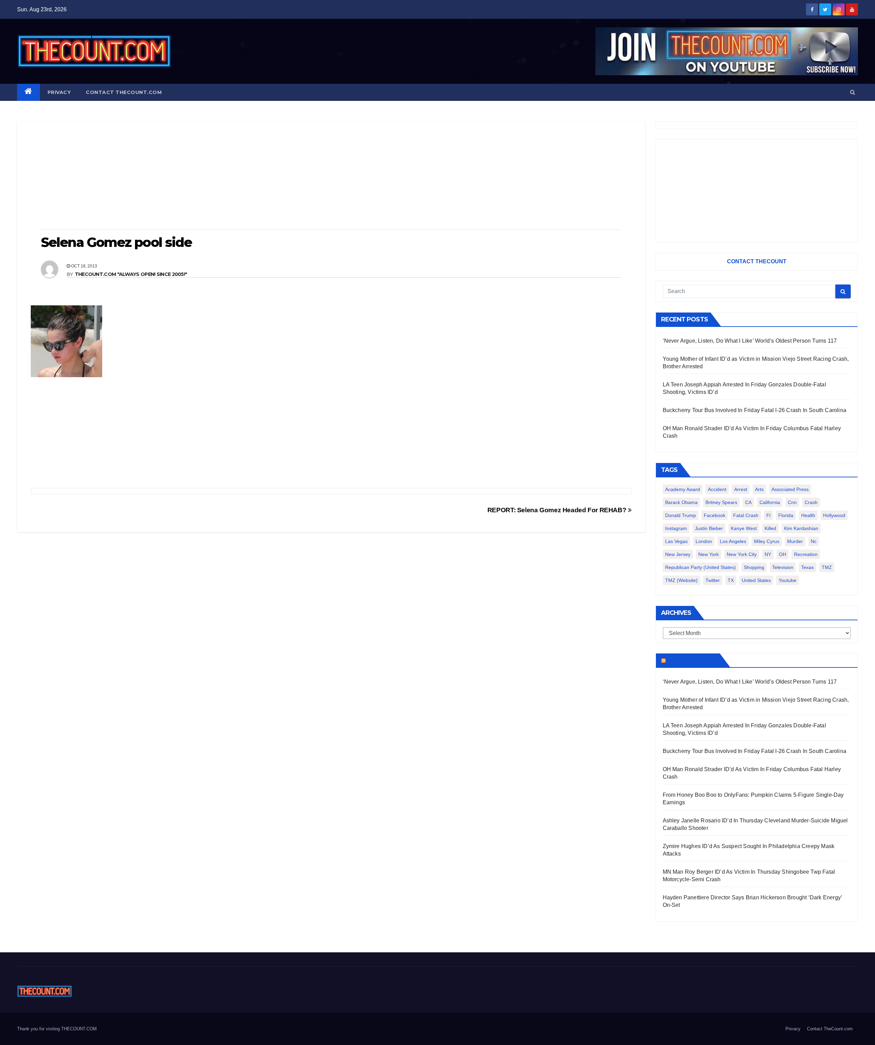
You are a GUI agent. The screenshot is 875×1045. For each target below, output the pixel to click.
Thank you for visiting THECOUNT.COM (57, 1028)
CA (748, 502)
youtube (787, 580)
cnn (792, 502)
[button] (852, 92)
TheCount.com (692, 660)
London (704, 541)
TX (731, 580)
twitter (712, 580)
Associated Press (790, 489)
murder (795, 541)
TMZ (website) (681, 580)
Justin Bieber (709, 528)
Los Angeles (733, 541)
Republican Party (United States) (700, 567)
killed (770, 528)
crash (811, 502)
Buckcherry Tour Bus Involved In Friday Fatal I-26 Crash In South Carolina (755, 410)
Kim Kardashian (801, 528)
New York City (742, 554)
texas (807, 567)
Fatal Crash (745, 515)
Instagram (676, 528)
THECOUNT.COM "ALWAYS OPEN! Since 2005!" (131, 274)
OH (782, 554)
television (782, 567)
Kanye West (744, 528)
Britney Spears (721, 502)
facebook (714, 515)
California (769, 502)
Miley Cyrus (766, 541)
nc (814, 541)
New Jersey (677, 554)
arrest (740, 489)
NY (768, 554)
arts (759, 489)
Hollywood (834, 515)
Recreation (806, 554)
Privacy (59, 92)
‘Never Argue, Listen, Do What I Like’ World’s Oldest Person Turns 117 (750, 341)
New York (708, 554)
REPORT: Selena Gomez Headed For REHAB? (557, 510)
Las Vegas (676, 541)
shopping (754, 567)
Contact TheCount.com (124, 92)
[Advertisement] (331, 176)
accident (717, 489)
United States (756, 580)
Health (808, 515)
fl (768, 515)
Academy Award (682, 489)
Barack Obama (681, 502)
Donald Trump (680, 515)
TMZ (827, 567)
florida (785, 515)
